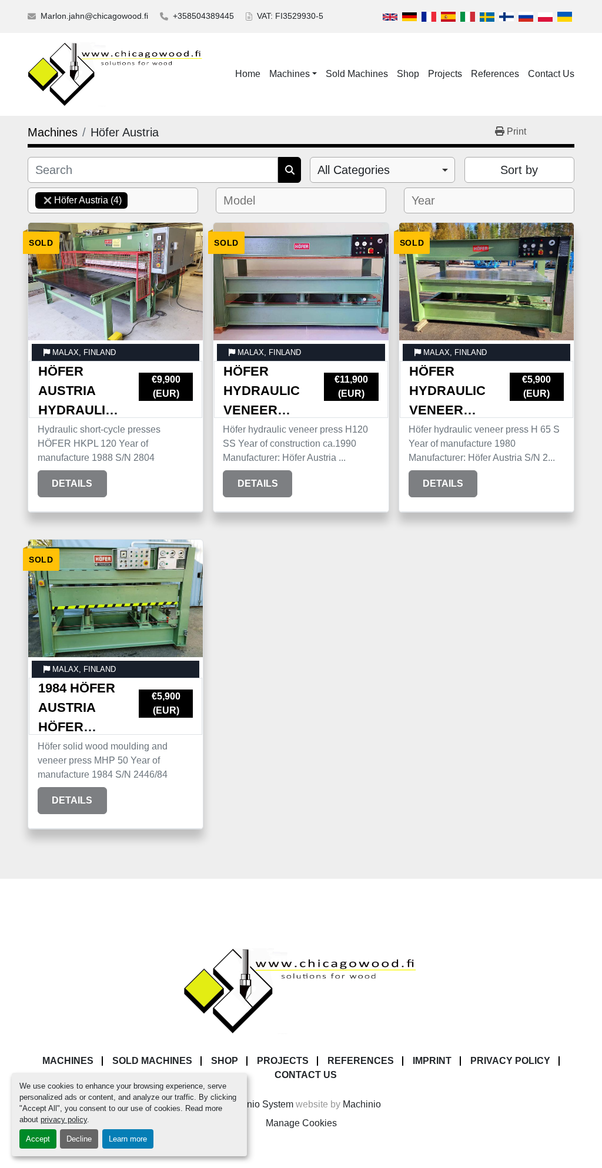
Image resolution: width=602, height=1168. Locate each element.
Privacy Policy (510, 1061)
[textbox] (242, 200)
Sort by (519, 169)
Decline (79, 1138)
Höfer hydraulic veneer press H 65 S (447, 410)
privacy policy (64, 1119)
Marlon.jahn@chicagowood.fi (94, 16)
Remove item (47, 200)
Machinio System (257, 1104)
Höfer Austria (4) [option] (78, 200)
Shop (408, 74)
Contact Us (551, 74)
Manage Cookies (301, 1123)
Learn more (128, 1138)
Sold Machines (357, 74)
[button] (293, 74)
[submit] (289, 170)
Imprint (432, 1061)
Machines (289, 74)
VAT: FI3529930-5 (290, 16)
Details (72, 483)
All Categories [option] (353, 169)
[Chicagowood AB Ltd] (301, 990)
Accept (38, 1138)
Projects (445, 74)
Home (247, 74)
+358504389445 (203, 16)
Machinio (362, 1104)
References (495, 74)
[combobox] (382, 170)
